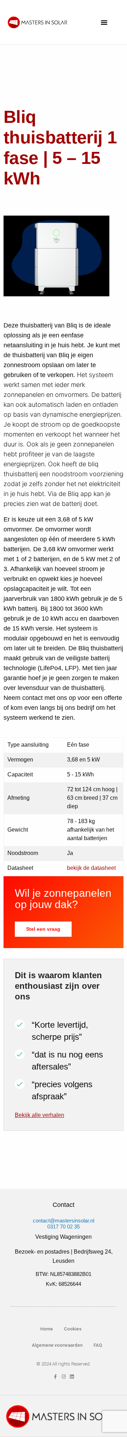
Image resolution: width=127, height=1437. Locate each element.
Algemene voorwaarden (57, 1345)
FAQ (97, 1345)
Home (46, 1328)
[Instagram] (63, 1376)
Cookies (72, 1328)
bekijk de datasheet (91, 868)
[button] (104, 22)
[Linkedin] (71, 1376)
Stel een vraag (43, 929)
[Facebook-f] (55, 1376)
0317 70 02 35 (63, 1227)
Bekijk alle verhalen (39, 1115)
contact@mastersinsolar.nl (63, 1221)
